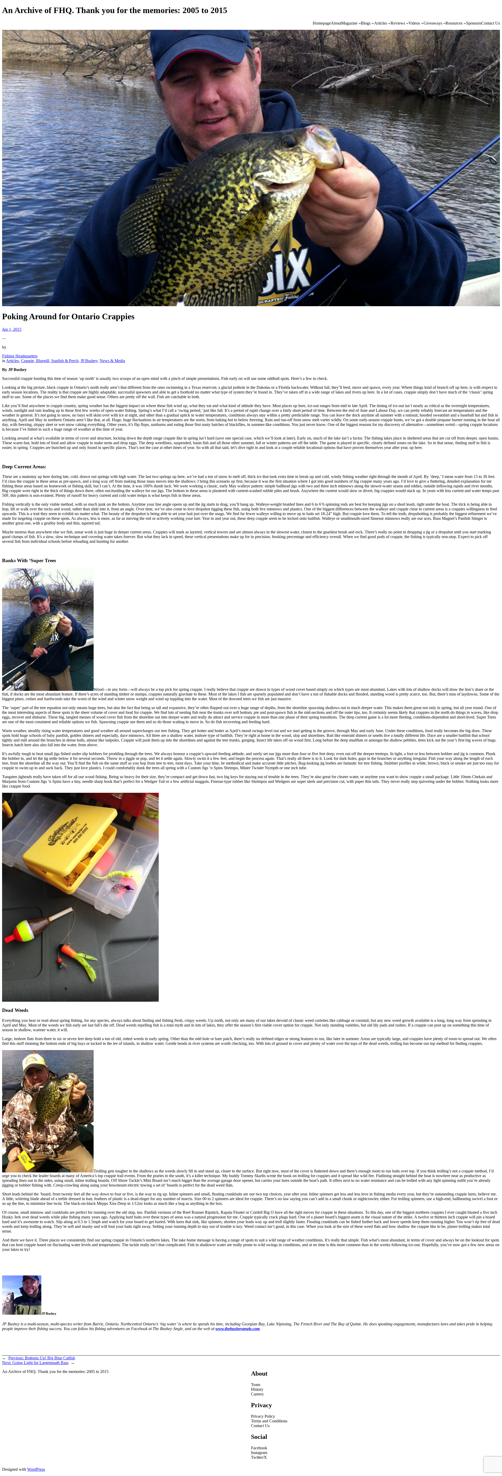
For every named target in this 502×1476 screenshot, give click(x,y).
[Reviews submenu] (407, 23)
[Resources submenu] (465, 23)
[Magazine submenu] (359, 23)
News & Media (112, 360)
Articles (12, 360)
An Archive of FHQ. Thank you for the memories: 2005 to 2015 (114, 10)
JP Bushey (89, 360)
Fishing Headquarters (19, 356)
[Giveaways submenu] (444, 23)
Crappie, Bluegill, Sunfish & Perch (49, 360)
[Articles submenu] (389, 23)
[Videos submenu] (422, 23)
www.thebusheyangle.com (237, 1328)
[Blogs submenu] (373, 23)
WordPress (36, 1469)
